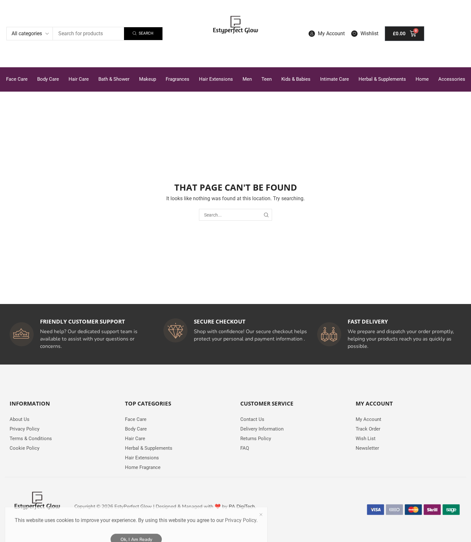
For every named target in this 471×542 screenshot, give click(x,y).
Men (247, 79)
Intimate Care (334, 79)
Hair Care (79, 79)
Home (422, 79)
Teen (266, 79)
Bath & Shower (113, 79)
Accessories (451, 79)
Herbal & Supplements (382, 79)
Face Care (17, 79)
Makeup (147, 79)
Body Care (48, 79)
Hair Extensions (216, 79)
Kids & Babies (295, 79)
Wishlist (369, 33)
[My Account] (312, 33)
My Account (331, 33)
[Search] (266, 215)
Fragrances (177, 79)
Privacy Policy (240, 502)
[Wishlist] (354, 33)
